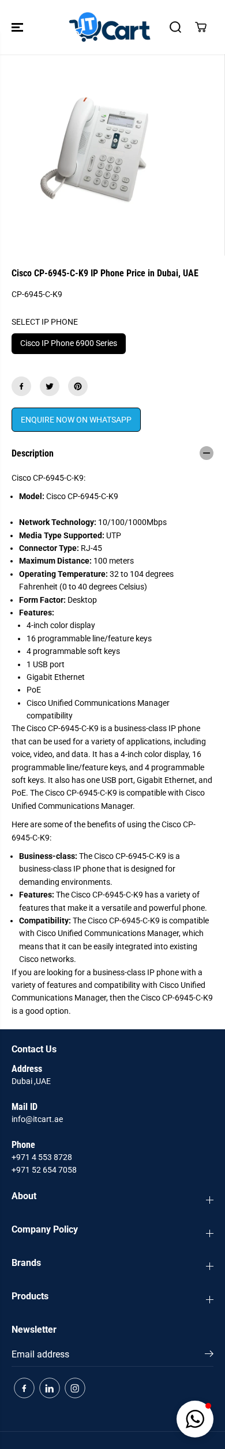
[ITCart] (109, 27)
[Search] (175, 27)
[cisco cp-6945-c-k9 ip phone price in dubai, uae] (101, 155)
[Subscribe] (209, 1355)
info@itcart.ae (37, 1119)
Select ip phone (45, 321)
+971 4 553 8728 (42, 1157)
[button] (18, 27)
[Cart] (200, 27)
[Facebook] (21, 386)
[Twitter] (49, 386)
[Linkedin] (49, 1388)
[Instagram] (75, 1388)
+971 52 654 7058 (44, 1169)
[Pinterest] (78, 386)
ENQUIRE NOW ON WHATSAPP (76, 419)
